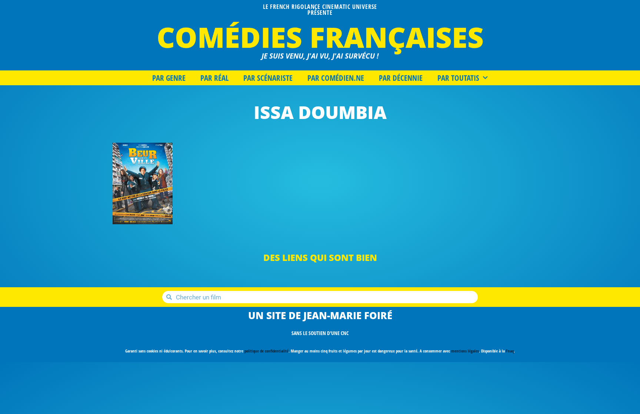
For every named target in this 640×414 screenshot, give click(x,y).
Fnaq (510, 351)
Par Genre (169, 78)
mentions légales (465, 351)
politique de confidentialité (266, 351)
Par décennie (401, 78)
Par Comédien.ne (335, 78)
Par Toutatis (458, 78)
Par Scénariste (268, 78)
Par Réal (214, 78)
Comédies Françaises (320, 37)
